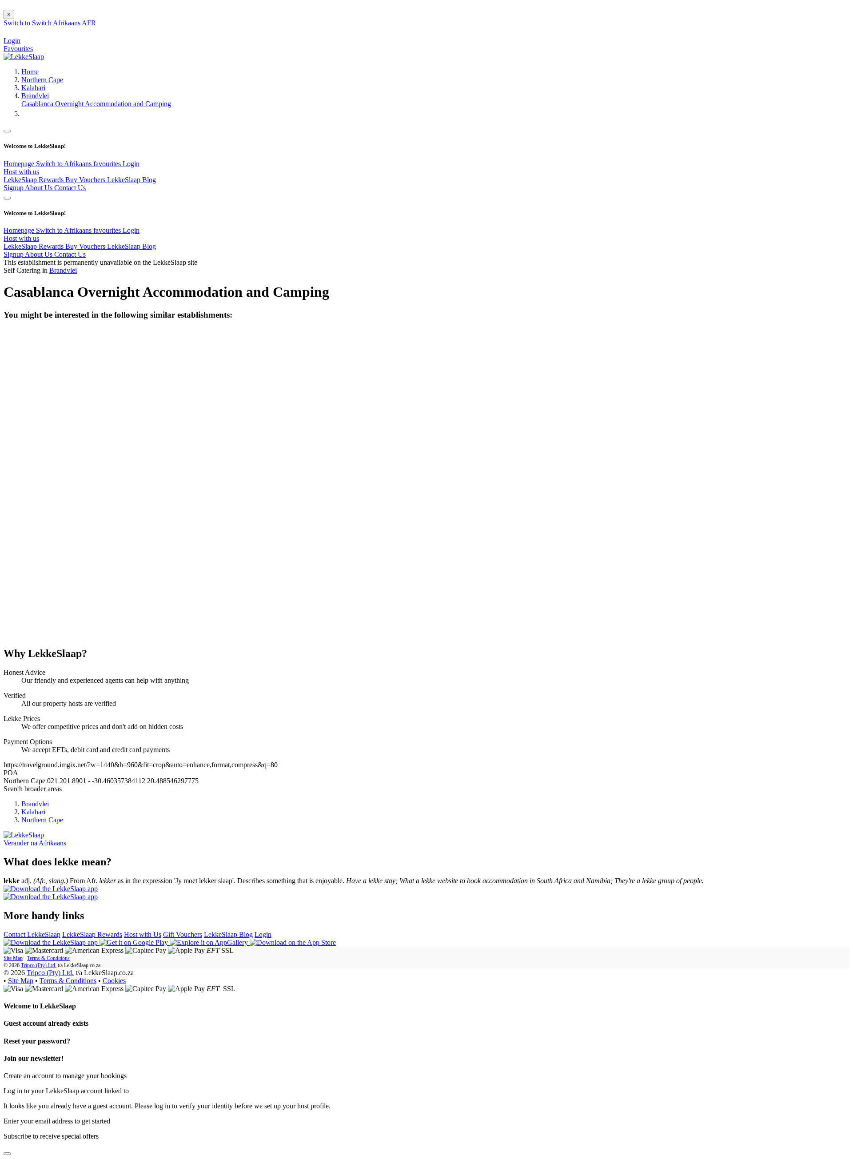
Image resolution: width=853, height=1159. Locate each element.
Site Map (13, 958)
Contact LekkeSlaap (32, 934)
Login (131, 163)
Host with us (21, 171)
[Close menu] (7, 131)
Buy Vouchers (86, 179)
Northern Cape (42, 80)
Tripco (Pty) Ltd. (38, 965)
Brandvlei (35, 96)
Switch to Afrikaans (64, 163)
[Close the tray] (7, 1153)
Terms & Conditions (48, 958)
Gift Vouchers (182, 934)
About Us (39, 187)
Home (30, 72)
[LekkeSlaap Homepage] (24, 56)
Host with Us (142, 934)
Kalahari (33, 88)
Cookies (114, 980)
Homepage (20, 163)
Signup (14, 187)
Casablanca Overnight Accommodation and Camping (96, 104)
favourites (108, 163)
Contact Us (70, 187)
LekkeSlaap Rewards (34, 179)
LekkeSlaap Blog (131, 179)
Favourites (18, 48)
